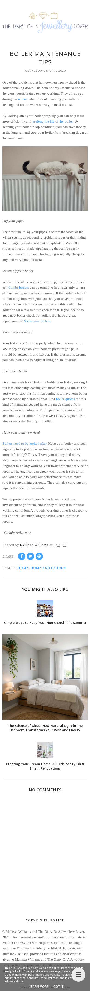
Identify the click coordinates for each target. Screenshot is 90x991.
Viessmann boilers (37, 321)
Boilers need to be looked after (24, 443)
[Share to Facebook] (21, 556)
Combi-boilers (18, 287)
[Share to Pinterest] (39, 556)
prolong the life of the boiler (52, 121)
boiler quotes (65, 399)
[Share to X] (30, 556)
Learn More (39, 986)
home (23, 568)
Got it (58, 986)
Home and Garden (48, 568)
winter (22, 99)
